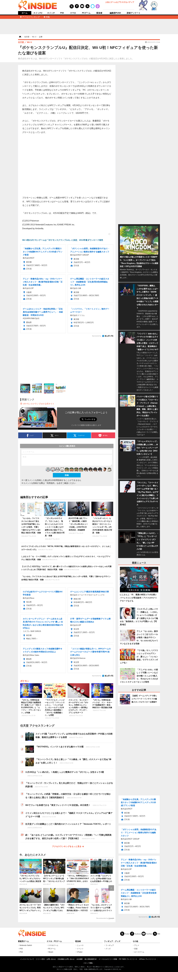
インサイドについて (27, 959)
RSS (158, 934)
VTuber (79, 952)
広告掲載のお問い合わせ (66, 959)
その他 (135, 941)
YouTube (149, 934)
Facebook (138, 934)
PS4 (21, 952)
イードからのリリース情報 (108, 959)
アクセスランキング (31, 17)
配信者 (99, 13)
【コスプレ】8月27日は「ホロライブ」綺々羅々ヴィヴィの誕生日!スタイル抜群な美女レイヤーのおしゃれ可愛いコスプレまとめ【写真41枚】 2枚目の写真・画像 (66, 568)
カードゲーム (139, 952)
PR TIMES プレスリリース (128, 959)
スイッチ (51, 13)
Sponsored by (96, 336)
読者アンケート (133, 13)
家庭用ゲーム (23, 941)
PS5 (62, 13)
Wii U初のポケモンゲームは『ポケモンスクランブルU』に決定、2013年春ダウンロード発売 (62, 240)
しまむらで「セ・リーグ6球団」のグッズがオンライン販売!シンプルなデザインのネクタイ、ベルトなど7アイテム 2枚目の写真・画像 (66, 558)
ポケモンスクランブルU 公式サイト (38, 404)
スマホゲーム (53, 945)
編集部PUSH (115, 13)
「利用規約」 (50, 483)
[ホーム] (20, 37)
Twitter (127, 934)
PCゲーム (86, 13)
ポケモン (24, 681)
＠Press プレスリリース (147, 959)
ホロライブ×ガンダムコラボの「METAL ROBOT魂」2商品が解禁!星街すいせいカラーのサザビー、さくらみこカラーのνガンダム (66, 547)
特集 (48, 17)
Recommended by (102, 918)
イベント (80, 949)
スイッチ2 (37, 13)
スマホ (73, 13)
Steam (50, 952)
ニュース (80, 945)
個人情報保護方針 (91, 959)
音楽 (136, 949)
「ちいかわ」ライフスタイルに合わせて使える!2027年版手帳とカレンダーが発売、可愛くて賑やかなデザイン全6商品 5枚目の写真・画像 (66, 578)
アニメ (136, 945)
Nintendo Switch (26, 945)
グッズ (108, 949)
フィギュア (110, 945)
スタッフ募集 (88, 963)
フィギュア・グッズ (112, 941)
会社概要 (79, 959)
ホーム (25, 13)
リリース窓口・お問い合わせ (46, 959)
